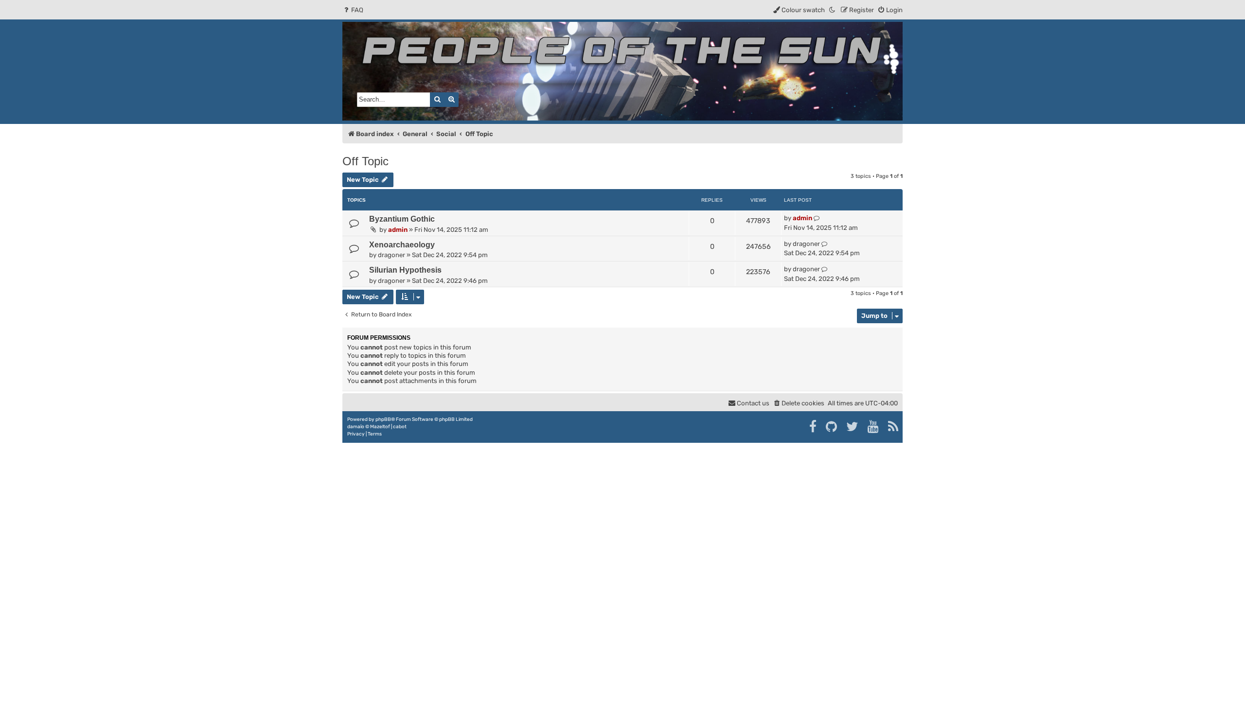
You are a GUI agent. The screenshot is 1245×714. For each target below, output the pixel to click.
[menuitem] (352, 10)
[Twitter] (853, 426)
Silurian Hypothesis (405, 270)
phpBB (383, 419)
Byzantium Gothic (402, 219)
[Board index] (622, 71)
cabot (400, 427)
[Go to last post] (817, 218)
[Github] (831, 426)
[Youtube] (873, 426)
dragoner (391, 255)
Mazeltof (380, 427)
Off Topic (365, 161)
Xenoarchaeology (402, 245)
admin (398, 229)
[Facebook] (813, 426)
